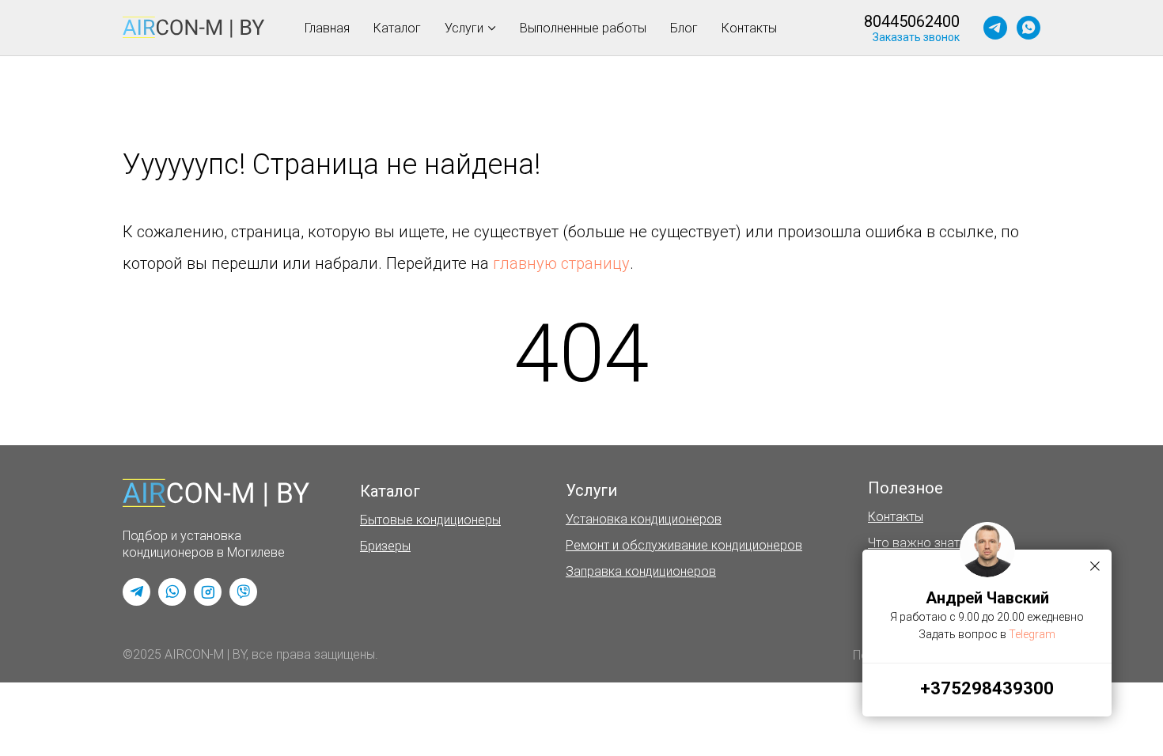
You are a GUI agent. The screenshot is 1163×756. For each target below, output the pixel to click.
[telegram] (995, 28)
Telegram (1032, 634)
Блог (684, 28)
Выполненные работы (583, 28)
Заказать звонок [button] (916, 37)
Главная (327, 28)
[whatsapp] (1028, 28)
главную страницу (561, 263)
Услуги (464, 28)
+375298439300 (987, 688)
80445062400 (912, 21)
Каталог (397, 28)
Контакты (749, 28)
